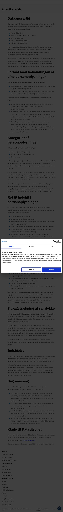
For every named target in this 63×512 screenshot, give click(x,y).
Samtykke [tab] (11, 246)
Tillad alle (51, 269)
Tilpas (30, 269)
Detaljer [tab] (31, 246)
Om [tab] (52, 246)
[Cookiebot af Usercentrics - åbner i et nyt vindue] (54, 241)
